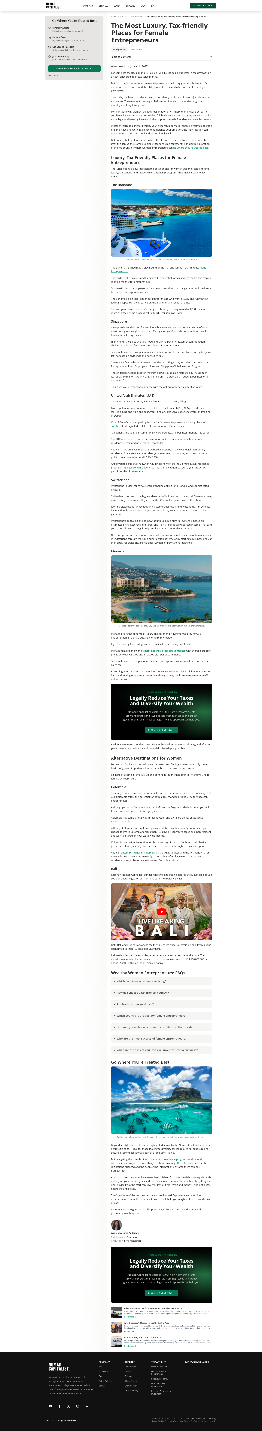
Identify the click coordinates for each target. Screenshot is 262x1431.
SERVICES (103, 6)
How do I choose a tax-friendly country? (143, 992)
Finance (128, 1371)
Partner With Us (105, 1381)
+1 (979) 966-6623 (67, 1420)
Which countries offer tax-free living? (141, 981)
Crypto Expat (130, 1366)
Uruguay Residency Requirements (159, 1372)
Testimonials (104, 1371)
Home (113, 16)
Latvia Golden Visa (159, 1366)
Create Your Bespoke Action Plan (74, 68)
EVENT (144, 6)
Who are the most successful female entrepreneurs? (151, 1038)
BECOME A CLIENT (203, 5)
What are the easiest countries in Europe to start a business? (157, 1050)
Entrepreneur (137, 16)
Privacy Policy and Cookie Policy (203, 1418)
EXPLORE (130, 6)
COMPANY (88, 6)
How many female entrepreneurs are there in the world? (154, 1027)
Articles (123, 16)
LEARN (117, 6)
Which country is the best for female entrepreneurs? (152, 1015)
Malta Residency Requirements (158, 1385)
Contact (102, 1385)
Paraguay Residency (159, 1378)
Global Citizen (131, 1381)
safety (114, 426)
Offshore (129, 1376)
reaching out (131, 1213)
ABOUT (49, 1420)
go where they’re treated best (190, 147)
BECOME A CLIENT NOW (160, 730)
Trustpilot (53, 75)
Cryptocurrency (131, 1390)
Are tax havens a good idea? (135, 1004)
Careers (102, 1376)
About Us (102, 1366)
